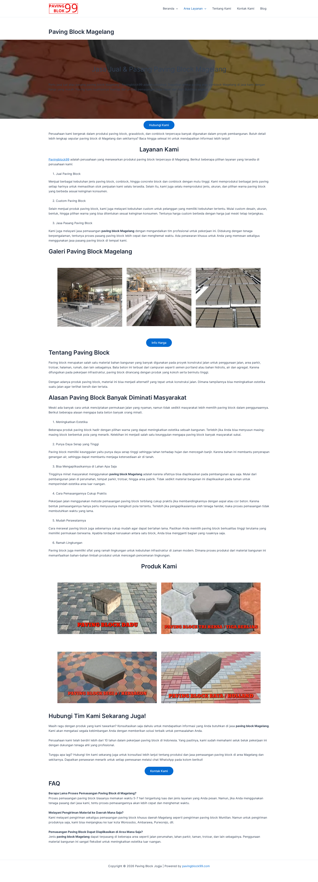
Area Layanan (193, 8)
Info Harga (159, 342)
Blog (263, 8)
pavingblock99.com (196, 866)
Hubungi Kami (159, 125)
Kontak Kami (245, 8)
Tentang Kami (221, 8)
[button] (176, 8)
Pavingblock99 (59, 159)
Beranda (168, 8)
